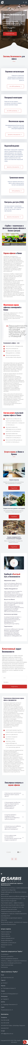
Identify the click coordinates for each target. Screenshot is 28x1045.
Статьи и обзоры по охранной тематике (14, 960)
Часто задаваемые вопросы (9, 958)
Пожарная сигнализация (8, 942)
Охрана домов (5, 934)
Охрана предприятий (7, 938)
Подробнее (14, 488)
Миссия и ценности (7, 956)
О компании (4, 954)
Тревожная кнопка (6, 944)
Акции (3, 946)
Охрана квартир (6, 931)
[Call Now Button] (25, 1042)
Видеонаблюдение (6, 940)
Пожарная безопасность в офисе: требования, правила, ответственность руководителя (14, 913)
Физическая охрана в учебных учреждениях (14, 896)
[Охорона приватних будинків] (14, 499)
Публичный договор (7, 965)
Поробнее (14, 516)
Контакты (4, 967)
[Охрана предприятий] (14, 527)
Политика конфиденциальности (11, 963)
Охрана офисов (5, 936)
